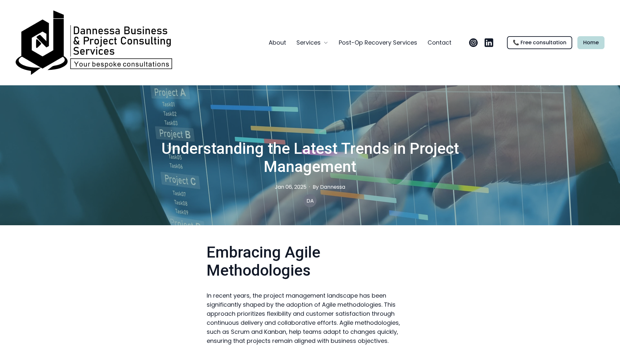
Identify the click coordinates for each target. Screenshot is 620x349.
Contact (439, 42)
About (277, 42)
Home (591, 42)
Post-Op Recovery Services (378, 42)
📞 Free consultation (539, 42)
